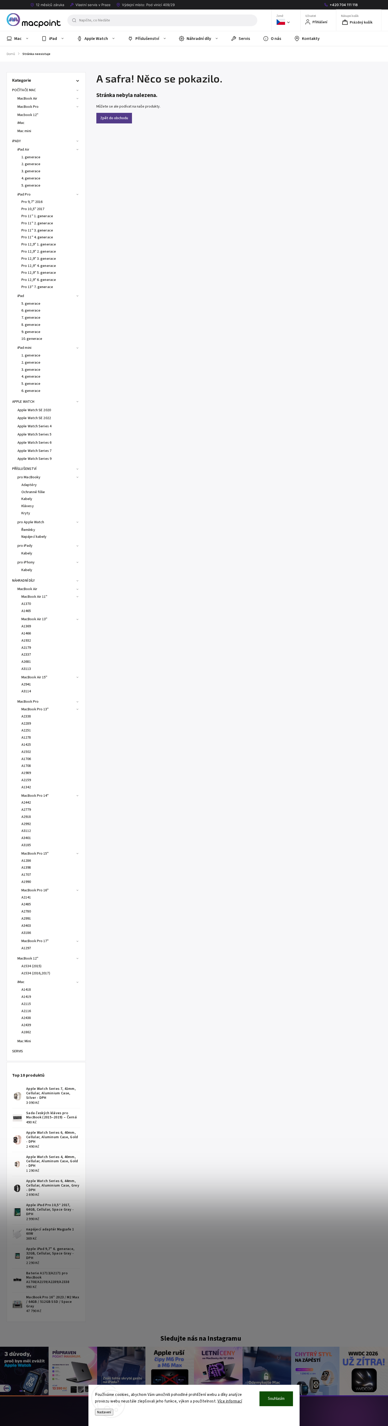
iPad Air (23, 149)
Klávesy (27, 506)
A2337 (26, 654)
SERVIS (17, 1051)
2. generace (30, 164)
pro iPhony (26, 562)
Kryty (25, 513)
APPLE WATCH (23, 401)
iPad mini (24, 347)
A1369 (26, 626)
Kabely (26, 499)
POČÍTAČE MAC (24, 90)
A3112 (26, 831)
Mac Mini (24, 1041)
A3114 (26, 691)
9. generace (30, 332)
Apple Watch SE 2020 (34, 410)
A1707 (26, 874)
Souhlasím (276, 1398)
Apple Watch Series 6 (34, 442)
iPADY (16, 141)
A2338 (26, 716)
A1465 (26, 611)
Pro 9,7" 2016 (31, 202)
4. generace (30, 178)
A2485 (26, 904)
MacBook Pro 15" (35, 853)
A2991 (26, 918)
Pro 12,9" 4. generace (38, 265)
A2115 (26, 1004)
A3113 (26, 669)
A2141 (26, 897)
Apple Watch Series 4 (34, 426)
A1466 (26, 633)
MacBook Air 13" (34, 619)
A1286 (26, 860)
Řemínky (28, 530)
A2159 (26, 780)
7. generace (30, 317)
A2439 (26, 1025)
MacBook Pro (28, 106)
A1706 (26, 759)
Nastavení (104, 1412)
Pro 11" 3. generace (37, 230)
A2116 (26, 1011)
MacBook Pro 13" (35, 709)
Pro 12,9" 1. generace (38, 244)
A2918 (26, 817)
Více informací (229, 1401)
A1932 (26, 640)
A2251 (26, 730)
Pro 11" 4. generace (37, 237)
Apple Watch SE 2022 (34, 418)
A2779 (26, 809)
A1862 (26, 1032)
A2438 (26, 1018)
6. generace (30, 310)
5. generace (30, 185)
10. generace (31, 338)
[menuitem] (21, 38)
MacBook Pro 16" (35, 890)
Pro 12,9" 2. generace (38, 251)
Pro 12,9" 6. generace (38, 280)
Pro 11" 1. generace (37, 216)
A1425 (26, 744)
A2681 (26, 661)
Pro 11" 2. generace (37, 223)
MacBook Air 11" (34, 596)
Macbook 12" (27, 115)
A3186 (26, 933)
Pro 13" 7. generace (37, 287)
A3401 (26, 838)
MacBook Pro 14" (35, 795)
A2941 (26, 684)
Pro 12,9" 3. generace (38, 258)
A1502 (26, 751)
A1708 (26, 765)
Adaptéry (29, 485)
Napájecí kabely (34, 536)
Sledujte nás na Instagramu (200, 1338)
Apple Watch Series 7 (34, 450)
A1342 (26, 787)
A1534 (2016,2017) (35, 973)
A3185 (26, 845)
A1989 (26, 773)
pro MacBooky (28, 477)
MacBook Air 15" (34, 677)
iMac (21, 123)
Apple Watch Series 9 (34, 458)
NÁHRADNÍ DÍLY (23, 580)
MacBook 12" (27, 958)
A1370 (26, 603)
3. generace (30, 171)
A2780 (26, 911)
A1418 (26, 989)
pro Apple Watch (30, 522)
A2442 (26, 802)
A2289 (26, 723)
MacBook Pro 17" (35, 941)
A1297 (26, 948)
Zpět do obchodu (114, 118)
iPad (20, 296)
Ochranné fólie (33, 492)
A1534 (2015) (31, 966)
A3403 (26, 925)
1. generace (30, 157)
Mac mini (24, 131)
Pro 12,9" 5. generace (38, 272)
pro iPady (24, 545)
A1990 (26, 882)
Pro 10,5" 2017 (32, 209)
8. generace (30, 324)
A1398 (26, 867)
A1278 (26, 737)
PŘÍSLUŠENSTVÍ (24, 468)
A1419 (26, 996)
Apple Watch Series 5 (34, 434)
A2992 (26, 824)
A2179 (26, 647)
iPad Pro (24, 194)
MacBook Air (27, 98)
